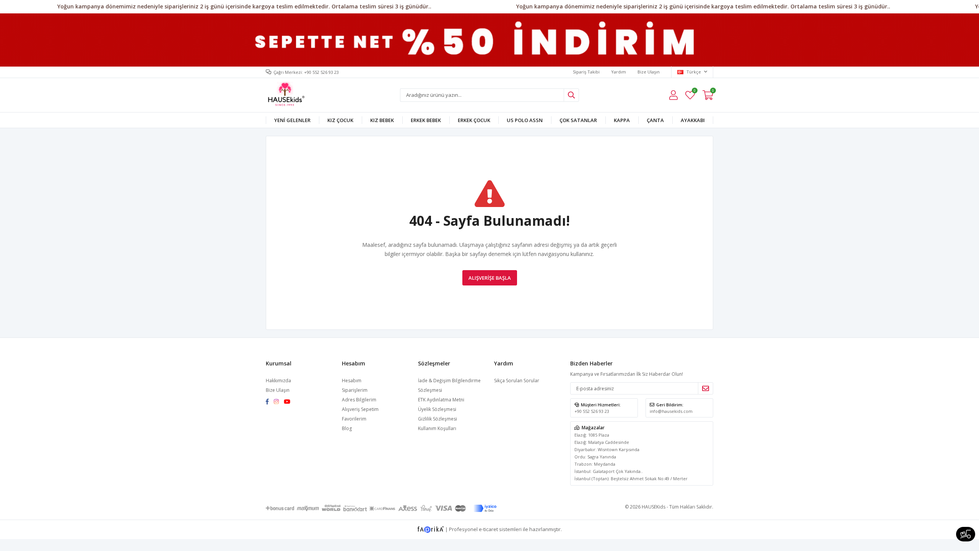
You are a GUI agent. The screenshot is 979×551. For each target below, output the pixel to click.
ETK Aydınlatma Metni (441, 399)
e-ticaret (488, 529)
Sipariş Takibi (586, 72)
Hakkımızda (278, 380)
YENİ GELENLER (292, 120)
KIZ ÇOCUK (340, 120)
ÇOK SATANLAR (578, 120)
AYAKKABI (693, 120)
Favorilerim (694, 91)
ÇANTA (655, 120)
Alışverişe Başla (489, 277)
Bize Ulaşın (648, 72)
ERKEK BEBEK (426, 120)
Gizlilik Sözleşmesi (437, 419)
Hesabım (351, 380)
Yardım (618, 72)
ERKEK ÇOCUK (474, 120)
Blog (347, 428)
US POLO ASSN (525, 120)
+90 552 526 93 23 (591, 411)
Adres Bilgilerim (359, 399)
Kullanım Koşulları (437, 428)
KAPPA (622, 120)
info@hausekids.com (671, 411)
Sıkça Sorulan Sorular (516, 380)
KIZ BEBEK (382, 120)
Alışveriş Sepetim (360, 409)
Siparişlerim (355, 390)
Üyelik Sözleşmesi (437, 409)
